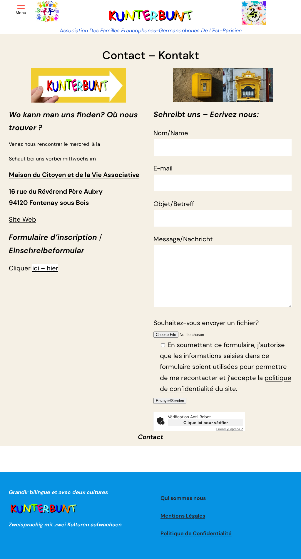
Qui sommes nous (183, 498)
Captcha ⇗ (229, 429)
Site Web (22, 219)
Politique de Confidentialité (196, 533)
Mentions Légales (182, 515)
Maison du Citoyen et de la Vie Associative (74, 174)
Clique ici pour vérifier (205, 422)
